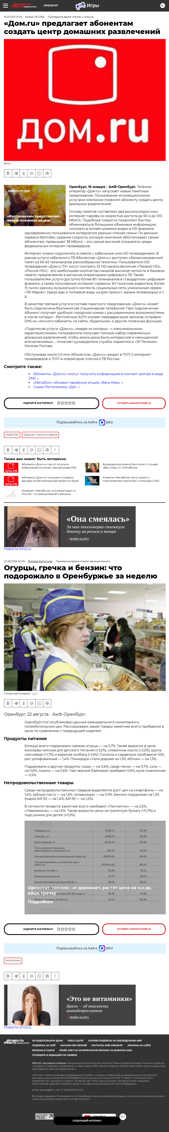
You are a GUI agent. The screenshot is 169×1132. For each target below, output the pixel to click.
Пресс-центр (75, 1040)
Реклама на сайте (139, 1045)
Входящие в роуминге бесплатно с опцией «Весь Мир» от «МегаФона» (130, 466)
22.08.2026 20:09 (14, 561)
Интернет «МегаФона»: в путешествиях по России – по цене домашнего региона (49, 492)
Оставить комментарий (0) (134, 403)
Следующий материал (87, 1120)
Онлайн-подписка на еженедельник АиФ (115, 1040)
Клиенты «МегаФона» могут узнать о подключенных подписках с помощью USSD (131, 479)
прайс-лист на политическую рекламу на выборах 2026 (95, 1050)
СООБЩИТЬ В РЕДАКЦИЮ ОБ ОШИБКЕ (54, 1055)
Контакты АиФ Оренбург (107, 1045)
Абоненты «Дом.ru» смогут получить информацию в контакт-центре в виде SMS (49, 466)
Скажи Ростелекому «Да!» (55, 387)
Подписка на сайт (44, 1045)
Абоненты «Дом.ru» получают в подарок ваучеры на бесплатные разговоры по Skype (50, 479)
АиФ (35, 693)
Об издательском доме (47, 1040)
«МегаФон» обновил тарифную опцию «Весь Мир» (76, 383)
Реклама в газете (43, 1050)
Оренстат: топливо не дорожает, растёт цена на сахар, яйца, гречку (89, 890)
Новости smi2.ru (17, 549)
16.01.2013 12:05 (13, 16)
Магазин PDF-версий (73, 1045)
